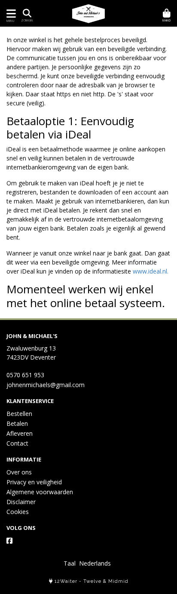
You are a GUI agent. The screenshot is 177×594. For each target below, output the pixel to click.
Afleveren (19, 433)
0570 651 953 (25, 375)
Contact (17, 443)
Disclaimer (21, 502)
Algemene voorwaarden (39, 492)
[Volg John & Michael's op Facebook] (9, 540)
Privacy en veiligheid (34, 482)
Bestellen (19, 413)
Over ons (19, 472)
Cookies (17, 512)
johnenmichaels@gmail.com (45, 385)
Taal (70, 563)
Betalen (17, 423)
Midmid (118, 581)
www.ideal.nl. (150, 271)
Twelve (92, 581)
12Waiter (66, 581)
